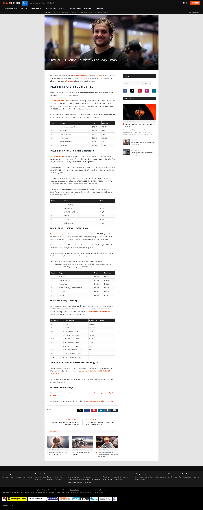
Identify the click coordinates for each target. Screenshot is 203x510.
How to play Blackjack (75, 482)
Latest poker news (10, 8)
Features (24, 8)
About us (5, 477)
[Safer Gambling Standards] (115, 500)
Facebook (126, 477)
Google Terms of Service (191, 477)
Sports (37, 3)
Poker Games (86, 477)
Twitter (104, 479)
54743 (101, 492)
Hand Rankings (84, 479)
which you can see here (83, 309)
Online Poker (35, 8)
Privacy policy (39, 479)
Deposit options (20, 477)
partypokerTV (100, 8)
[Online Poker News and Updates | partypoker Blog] (11, 3)
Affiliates (59, 479)
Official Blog (105, 477)
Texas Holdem (73, 479)
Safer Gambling (161, 477)
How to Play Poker (74, 477)
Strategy (62, 8)
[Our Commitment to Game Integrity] (82, 443)
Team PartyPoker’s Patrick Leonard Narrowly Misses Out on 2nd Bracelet (108, 454)
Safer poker (59, 477)
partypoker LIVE (50, 8)
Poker (25, 3)
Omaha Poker (95, 479)
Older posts (88, 8)
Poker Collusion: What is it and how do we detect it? (143, 144)
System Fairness (140, 479)
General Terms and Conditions (144, 477)
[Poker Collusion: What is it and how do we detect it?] (58, 443)
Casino (31, 3)
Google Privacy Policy (174, 477)
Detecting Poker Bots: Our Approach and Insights (142, 154)
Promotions (87, 482)
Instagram (118, 479)
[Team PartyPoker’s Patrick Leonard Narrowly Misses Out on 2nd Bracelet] (107, 443)
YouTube (110, 479)
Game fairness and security (44, 477)
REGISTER (195, 3)
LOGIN (185, 3)
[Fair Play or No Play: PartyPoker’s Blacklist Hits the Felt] (139, 112)
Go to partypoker (193, 13)
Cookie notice (50, 479)
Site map (29, 477)
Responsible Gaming (48, 3)
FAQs (11, 477)
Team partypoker (75, 8)
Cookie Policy (74, 490)
